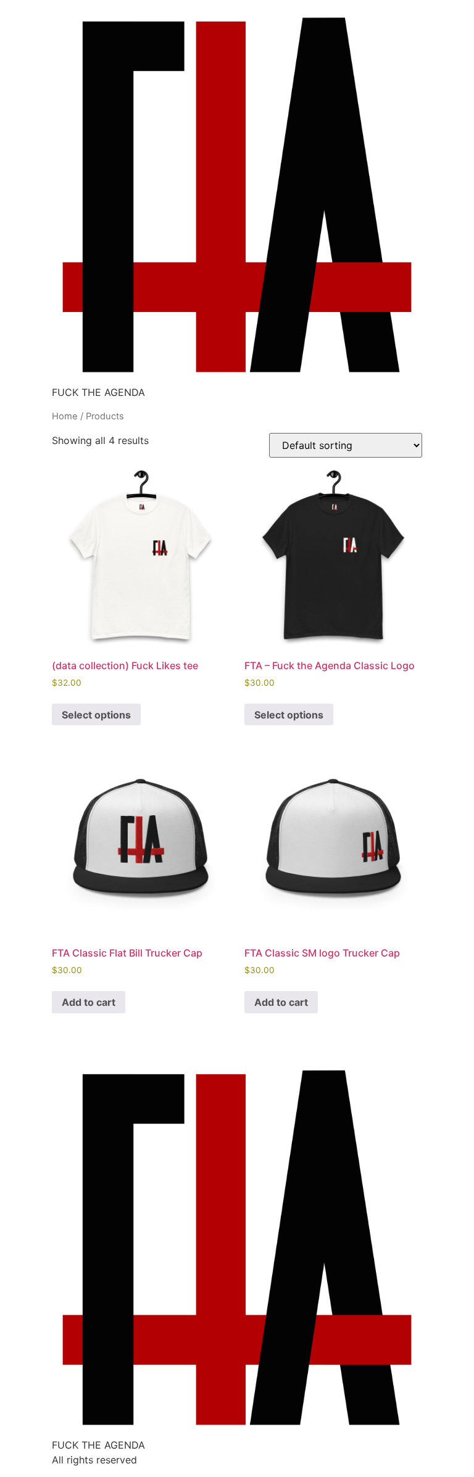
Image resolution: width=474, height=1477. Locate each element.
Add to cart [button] (88, 1002)
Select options (96, 715)
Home (65, 416)
